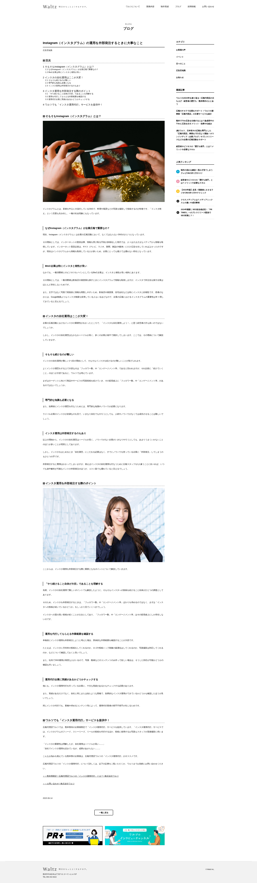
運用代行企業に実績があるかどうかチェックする (67, 99)
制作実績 (165, 6)
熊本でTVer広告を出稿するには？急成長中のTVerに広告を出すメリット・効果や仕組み (195, 122)
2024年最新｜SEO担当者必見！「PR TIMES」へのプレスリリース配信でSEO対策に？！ (196, 212)
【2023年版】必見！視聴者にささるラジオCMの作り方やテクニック (197, 191)
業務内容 (150, 6)
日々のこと (181, 64)
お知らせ (180, 77)
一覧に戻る (103, 812)
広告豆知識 (181, 70)
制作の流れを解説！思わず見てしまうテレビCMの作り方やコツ (197, 171)
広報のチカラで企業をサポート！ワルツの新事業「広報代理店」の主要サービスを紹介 (195, 112)
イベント (180, 57)
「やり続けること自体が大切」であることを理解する (69, 94)
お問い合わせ (208, 6)
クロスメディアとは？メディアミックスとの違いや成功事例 (197, 201)
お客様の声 (181, 50)
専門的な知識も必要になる (58, 83)
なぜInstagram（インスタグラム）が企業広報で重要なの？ (71, 69)
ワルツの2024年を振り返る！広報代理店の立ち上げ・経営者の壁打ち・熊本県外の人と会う (195, 101)
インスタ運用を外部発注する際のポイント (67, 91)
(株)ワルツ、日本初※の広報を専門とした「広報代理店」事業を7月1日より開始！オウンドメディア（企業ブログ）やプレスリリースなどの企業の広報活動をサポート (195, 135)
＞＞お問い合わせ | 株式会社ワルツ (59, 783)
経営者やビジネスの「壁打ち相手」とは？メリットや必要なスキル (195, 147)
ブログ (178, 6)
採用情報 (192, 6)
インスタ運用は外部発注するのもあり (62, 86)
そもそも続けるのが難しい (58, 80)
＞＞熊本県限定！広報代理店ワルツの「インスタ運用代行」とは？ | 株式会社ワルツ (81, 776)
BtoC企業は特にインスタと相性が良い (63, 72)
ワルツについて (133, 6)
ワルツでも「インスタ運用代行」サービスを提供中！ (73, 104)
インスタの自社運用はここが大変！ (63, 77)
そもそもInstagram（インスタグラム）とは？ (68, 66)
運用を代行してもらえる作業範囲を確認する (65, 96)
